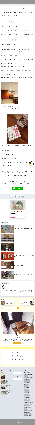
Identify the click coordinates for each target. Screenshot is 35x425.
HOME (18, 420)
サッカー (25, 389)
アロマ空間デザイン (27, 379)
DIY (25, 372)
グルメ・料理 (26, 387)
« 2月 (2, 362)
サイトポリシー (14, 422)
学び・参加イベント (27, 400)
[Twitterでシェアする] (12, 196)
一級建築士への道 (27, 397)
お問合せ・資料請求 (20, 422)
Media (28, 372)
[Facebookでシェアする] (15, 196)
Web (25, 374)
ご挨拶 (31, 377)
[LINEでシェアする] (23, 196)
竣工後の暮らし (26, 412)
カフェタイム (26, 384)
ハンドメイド (26, 392)
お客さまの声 (26, 377)
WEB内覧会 (30, 374)
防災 (30, 415)
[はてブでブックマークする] (19, 196)
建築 (31, 402)
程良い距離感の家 (9, 220)
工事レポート (26, 402)
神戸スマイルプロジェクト (28, 410)
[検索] (18, 308)
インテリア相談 (26, 382)
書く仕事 (25, 407)
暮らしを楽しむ (26, 405)
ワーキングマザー (27, 395)
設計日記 (6, 222)
